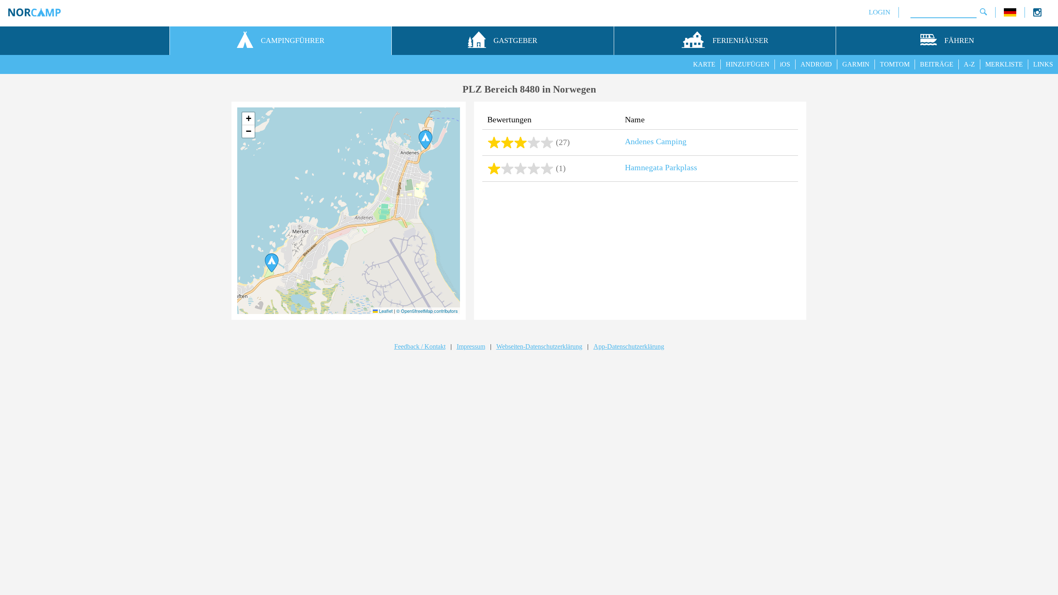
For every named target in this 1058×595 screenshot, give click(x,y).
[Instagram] (1037, 14)
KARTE (704, 64)
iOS (785, 64)
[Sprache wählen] (1010, 14)
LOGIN (879, 12)
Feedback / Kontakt (420, 346)
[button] (272, 262)
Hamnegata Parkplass (661, 167)
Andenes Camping (655, 141)
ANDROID (816, 64)
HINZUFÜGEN (748, 64)
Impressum (471, 346)
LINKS (1043, 64)
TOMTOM (895, 64)
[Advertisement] (640, 251)
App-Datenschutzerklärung (628, 346)
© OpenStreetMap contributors (427, 310)
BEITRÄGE (936, 64)
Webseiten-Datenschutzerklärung (539, 346)
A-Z (969, 64)
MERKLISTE (1004, 64)
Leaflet (385, 310)
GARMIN (856, 64)
